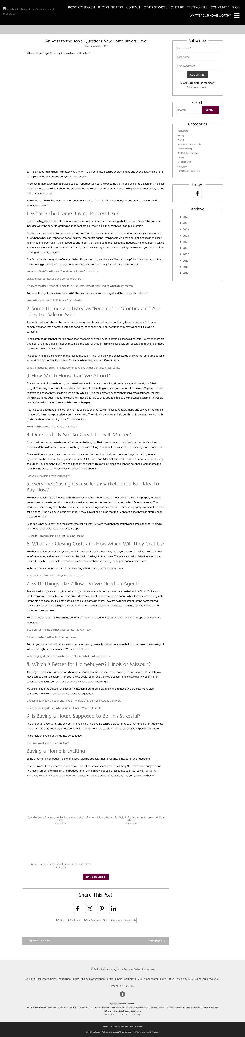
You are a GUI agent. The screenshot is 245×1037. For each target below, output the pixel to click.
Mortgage (182, 166)
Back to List (95, 876)
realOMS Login (152, 1032)
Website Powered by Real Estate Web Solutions (122, 1026)
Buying (61, 920)
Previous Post (39, 941)
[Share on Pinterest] (101, 908)
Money (181, 157)
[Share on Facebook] (77, 908)
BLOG (236, 7)
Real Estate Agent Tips (96, 920)
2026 (186, 217)
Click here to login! (197, 87)
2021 (185, 248)
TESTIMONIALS (197, 7)
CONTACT (133, 7)
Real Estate (75, 920)
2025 (186, 223)
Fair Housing (135, 1014)
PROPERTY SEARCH (81, 7)
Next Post (155, 941)
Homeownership (185, 148)
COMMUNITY (220, 7)
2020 (186, 254)
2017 (185, 273)
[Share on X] (89, 908)
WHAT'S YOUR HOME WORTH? (210, 15)
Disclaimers (140, 1032)
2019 (186, 260)
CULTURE (177, 7)
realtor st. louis (184, 161)
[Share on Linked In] (113, 908)
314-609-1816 (127, 986)
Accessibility (123, 1014)
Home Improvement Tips (189, 170)
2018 (185, 267)
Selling (181, 135)
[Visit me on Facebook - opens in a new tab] (197, 193)
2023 (186, 235)
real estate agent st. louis (124, 920)
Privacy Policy (110, 1014)
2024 (186, 229)
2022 (186, 242)
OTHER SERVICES (156, 7)
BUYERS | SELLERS (110, 7)
